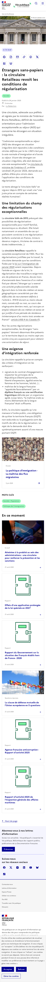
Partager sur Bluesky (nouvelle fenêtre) (10, 63)
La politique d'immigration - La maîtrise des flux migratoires (21, 474)
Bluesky (37, 867)
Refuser (21, 969)
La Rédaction (11, 106)
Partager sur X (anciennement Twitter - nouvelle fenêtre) (37, 57)
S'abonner (8, 849)
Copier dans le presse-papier (24, 57)
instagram (17, 867)
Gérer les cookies (11, 976)
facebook (4, 867)
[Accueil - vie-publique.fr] (22, 5)
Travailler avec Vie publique (11, 903)
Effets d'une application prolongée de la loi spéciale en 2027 (22, 607)
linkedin (24, 867)
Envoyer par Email (17, 57)
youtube (30, 867)
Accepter (8, 969)
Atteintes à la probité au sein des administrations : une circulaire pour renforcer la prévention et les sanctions (22, 556)
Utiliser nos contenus (9, 896)
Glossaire (5, 907)
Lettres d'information (9, 888)
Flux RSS (4, 899)
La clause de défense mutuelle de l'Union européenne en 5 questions (22, 704)
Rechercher (36, 3)
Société (6, 96)
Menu (42, 3)
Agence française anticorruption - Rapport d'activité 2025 (22, 751)
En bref (8, 50)
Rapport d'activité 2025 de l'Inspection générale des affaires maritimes (21, 799)
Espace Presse (6, 892)
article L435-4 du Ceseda (24, 319)
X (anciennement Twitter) (10, 867)
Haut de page (10, 821)
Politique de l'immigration (13, 506)
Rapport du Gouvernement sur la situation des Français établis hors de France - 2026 (22, 655)
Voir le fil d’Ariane (8, 14)
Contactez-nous (7, 884)
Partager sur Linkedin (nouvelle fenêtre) (4, 63)
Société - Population (11, 501)
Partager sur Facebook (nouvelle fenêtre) (30, 57)
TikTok (4, 874)
